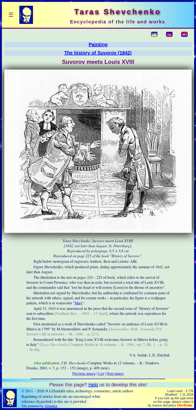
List (101, 373)
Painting (98, 44)
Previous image (84, 373)
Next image (115, 373)
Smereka (51, 406)
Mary (79, 302)
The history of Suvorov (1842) (98, 52)
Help (93, 384)
